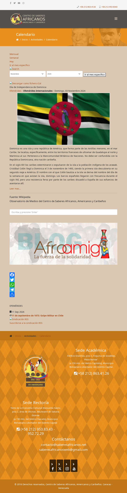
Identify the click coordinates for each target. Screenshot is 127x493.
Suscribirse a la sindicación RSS (26, 322)
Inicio (25, 39)
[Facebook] (63, 274)
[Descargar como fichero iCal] (63, 83)
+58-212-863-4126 (88, 7)
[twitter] (14, 3)
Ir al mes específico (20, 65)
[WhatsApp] (63, 284)
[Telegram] (63, 289)
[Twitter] (63, 279)
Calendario (51, 39)
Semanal (14, 57)
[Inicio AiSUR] (36, 370)
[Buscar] (63, 69)
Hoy (11, 61)
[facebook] (10, 3)
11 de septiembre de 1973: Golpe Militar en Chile (37, 315)
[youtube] (19, 3)
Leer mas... (15, 188)
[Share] (63, 294)
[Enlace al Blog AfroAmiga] (63, 244)
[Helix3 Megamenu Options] (115, 17)
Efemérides (15, 90)
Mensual (14, 54)
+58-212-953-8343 (109, 7)
